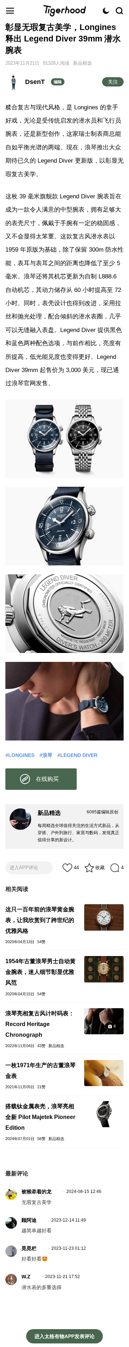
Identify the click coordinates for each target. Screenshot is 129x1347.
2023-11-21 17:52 (62, 1276)
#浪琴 (45, 755)
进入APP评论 (24, 867)
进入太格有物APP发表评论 (64, 1336)
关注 (113, 82)
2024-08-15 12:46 (83, 1191)
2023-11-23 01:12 (68, 1248)
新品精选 (82, 63)
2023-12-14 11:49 (68, 1220)
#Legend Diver (77, 755)
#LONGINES (19, 755)
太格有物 (64, 11)
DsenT (35, 81)
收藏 (100, 867)
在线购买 (47, 779)
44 (76, 867)
